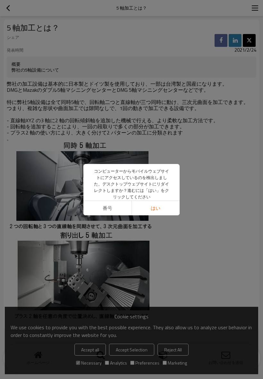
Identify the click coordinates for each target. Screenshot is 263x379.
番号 (107, 208)
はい (155, 208)
